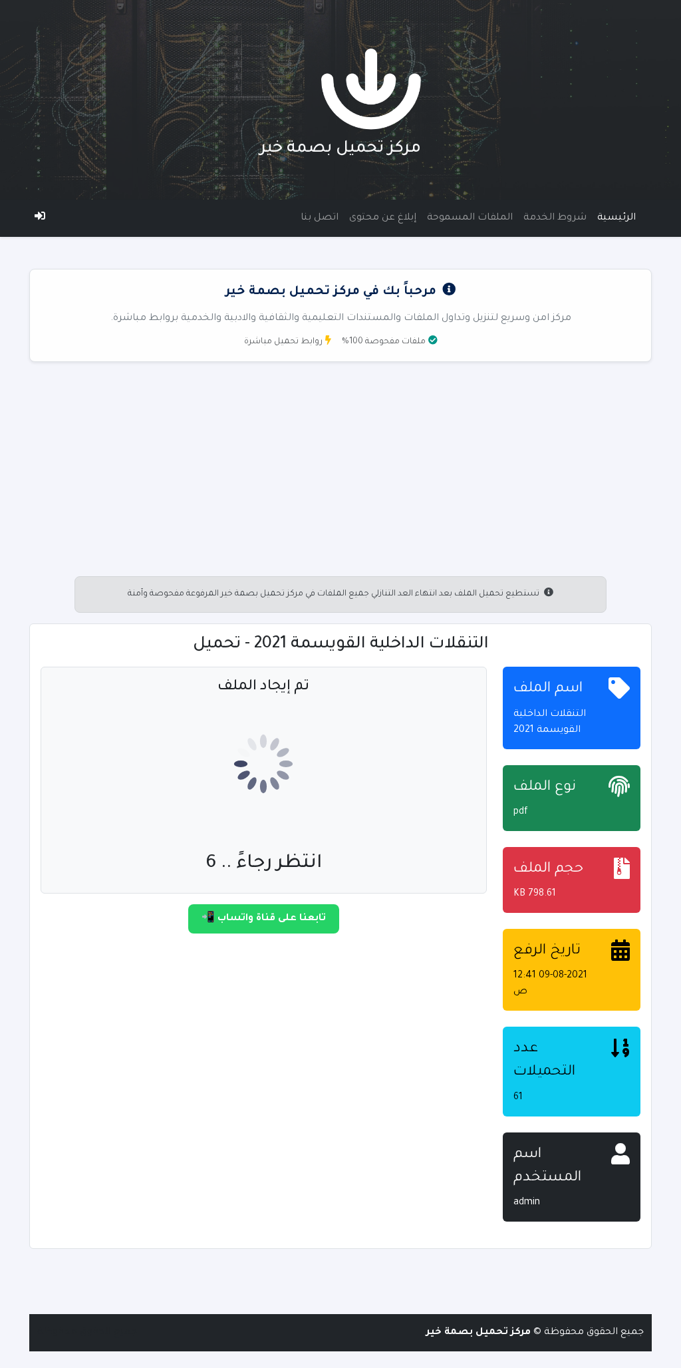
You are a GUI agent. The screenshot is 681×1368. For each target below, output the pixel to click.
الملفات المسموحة (470, 218)
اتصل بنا (320, 218)
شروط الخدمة (555, 218)
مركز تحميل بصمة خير (340, 149)
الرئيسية (616, 218)
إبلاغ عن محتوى (382, 218)
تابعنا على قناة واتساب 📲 (264, 919)
